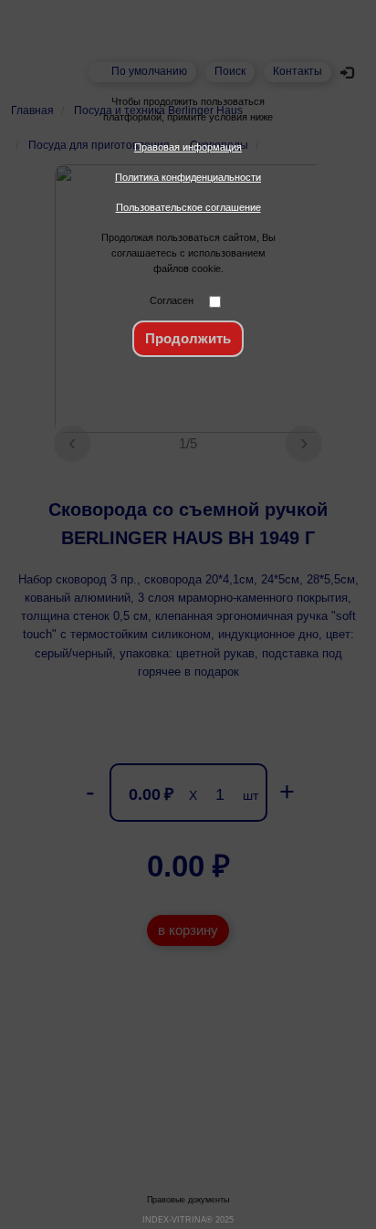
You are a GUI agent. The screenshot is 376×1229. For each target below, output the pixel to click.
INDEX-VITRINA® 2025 (188, 1220)
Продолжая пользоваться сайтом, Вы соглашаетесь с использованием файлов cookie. (188, 253)
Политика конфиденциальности (188, 177)
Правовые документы (188, 1199)
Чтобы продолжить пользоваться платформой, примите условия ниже (188, 109)
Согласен (171, 300)
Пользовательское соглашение (188, 207)
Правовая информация (188, 147)
